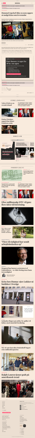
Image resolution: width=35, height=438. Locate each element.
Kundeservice (4, 422)
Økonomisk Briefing (23, 409)
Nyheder (3, 402)
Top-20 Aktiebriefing (5, 182)
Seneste (3, 405)
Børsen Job (4, 419)
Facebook (22, 432)
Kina (6, 87)
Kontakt (21, 416)
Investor (24, 169)
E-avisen (4, 410)
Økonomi (3, 226)
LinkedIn (22, 429)
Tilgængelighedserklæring (6, 427)
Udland (19, 182)
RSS (3, 406)
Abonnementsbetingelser (6, 426)
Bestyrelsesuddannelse (6, 417)
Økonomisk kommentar (5, 239)
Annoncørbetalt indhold (23, 420)
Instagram (22, 431)
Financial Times (23, 406)
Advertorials (21, 421)
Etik (2, 430)
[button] (32, 3)
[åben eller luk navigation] (2, 3)
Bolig (28, 306)
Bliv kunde (4, 431)
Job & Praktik (22, 417)
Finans (3, 319)
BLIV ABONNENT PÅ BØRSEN (6, 412)
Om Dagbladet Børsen (23, 419)
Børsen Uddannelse (5, 416)
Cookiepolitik (4, 423)
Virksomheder (4, 10)
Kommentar (3, 266)
